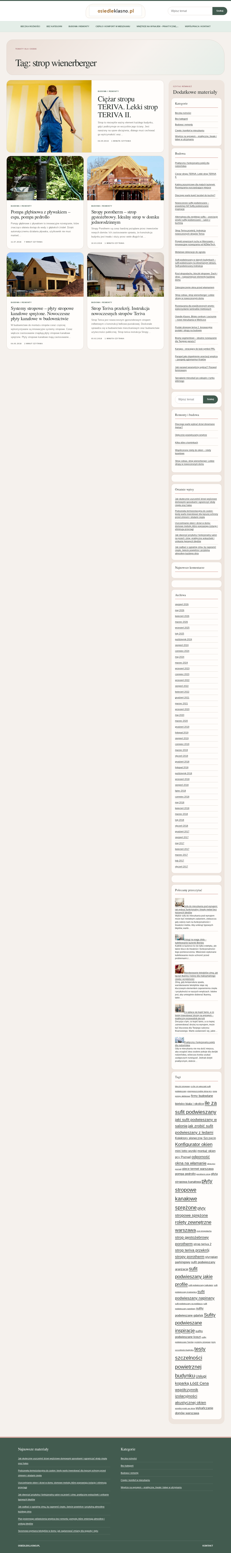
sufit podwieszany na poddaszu (189, 1304)
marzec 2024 (181, 662)
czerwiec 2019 (182, 744)
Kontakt (207, 1546)
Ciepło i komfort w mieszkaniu (113, 26)
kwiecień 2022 (182, 692)
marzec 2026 (181, 622)
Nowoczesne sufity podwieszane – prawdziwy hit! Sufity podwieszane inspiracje (192, 206)
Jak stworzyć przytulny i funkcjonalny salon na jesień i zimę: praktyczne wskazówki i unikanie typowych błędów (196, 538)
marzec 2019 (181, 750)
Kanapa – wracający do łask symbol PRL (195, 349)
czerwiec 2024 (182, 651)
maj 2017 (179, 843)
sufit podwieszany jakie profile (194, 1276)
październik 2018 (183, 773)
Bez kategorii (54, 26)
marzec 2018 (181, 814)
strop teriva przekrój (192, 1250)
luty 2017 (179, 860)
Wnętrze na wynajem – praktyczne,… (157, 26)
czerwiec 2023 (182, 674)
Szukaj (219, 11)
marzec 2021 (181, 703)
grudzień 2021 (182, 697)
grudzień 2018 (182, 761)
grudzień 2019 (182, 727)
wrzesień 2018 (182, 779)
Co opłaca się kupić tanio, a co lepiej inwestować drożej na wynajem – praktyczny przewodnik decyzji (194, 1015)
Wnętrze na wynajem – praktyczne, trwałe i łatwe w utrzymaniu (151, 1487)
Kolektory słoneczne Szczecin (195, 1138)
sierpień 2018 (182, 785)
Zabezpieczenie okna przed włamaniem (194, 287)
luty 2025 (179, 633)
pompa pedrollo (185, 1173)
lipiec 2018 (180, 791)
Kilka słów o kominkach (186, 442)
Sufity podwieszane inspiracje (195, 1322)
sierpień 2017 (182, 837)
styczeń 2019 (181, 756)
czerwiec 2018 (182, 796)
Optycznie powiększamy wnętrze (191, 435)
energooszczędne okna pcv (199, 1091)
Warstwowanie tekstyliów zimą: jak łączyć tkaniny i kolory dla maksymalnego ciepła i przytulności (196, 976)
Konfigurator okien (193, 1144)
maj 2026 (179, 610)
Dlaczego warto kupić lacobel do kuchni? (195, 195)
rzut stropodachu (204, 1231)
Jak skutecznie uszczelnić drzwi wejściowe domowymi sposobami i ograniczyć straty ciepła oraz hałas (196, 502)
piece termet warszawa (197, 1168)
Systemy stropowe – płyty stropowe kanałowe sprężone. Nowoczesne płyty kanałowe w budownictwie (42, 313)
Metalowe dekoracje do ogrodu (190, 252)
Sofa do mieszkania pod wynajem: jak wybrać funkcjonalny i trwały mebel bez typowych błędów (196, 909)
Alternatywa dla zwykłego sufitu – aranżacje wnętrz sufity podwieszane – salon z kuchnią (196, 220)
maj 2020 (179, 715)
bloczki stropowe (182, 1086)
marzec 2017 (181, 855)
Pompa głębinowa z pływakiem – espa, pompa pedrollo (40, 214)
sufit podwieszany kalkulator (200, 1285)
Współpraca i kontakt (198, 26)
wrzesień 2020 (182, 709)
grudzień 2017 (182, 831)
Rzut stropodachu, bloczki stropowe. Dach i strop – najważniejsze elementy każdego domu (196, 276)
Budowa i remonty (79, 26)
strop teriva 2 (202, 1244)
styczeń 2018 (181, 826)
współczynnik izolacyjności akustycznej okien (190, 1396)
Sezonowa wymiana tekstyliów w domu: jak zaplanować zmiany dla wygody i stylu (58, 1531)
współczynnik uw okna (185, 1408)
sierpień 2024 (182, 645)
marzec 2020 (181, 721)
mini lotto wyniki (186, 1150)
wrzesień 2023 (182, 668)
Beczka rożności (30, 26)
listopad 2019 (181, 732)
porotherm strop (203, 1174)
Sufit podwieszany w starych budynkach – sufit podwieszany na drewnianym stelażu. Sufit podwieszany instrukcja (195, 263)
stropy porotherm (189, 1256)
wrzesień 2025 (182, 627)
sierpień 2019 (182, 738)
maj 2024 (179, 657)
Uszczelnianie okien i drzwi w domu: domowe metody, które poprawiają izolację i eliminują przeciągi (196, 526)
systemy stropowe (202, 1342)
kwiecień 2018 (182, 808)
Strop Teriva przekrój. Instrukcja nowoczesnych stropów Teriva (120, 310)
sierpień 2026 (182, 604)
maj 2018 (179, 802)
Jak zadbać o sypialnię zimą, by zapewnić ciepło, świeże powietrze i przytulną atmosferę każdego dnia (195, 550)
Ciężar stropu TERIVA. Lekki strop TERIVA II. (128, 106)
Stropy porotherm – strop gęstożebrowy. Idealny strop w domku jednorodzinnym (125, 216)
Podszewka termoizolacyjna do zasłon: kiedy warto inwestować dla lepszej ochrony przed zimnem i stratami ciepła (196, 514)
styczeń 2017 (181, 866)
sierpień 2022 (182, 686)
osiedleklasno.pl (29, 1546)
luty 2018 (179, 820)
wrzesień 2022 (182, 680)
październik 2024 (183, 639)
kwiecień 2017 (182, 849)
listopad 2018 (181, 767)
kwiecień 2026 (182, 616)
